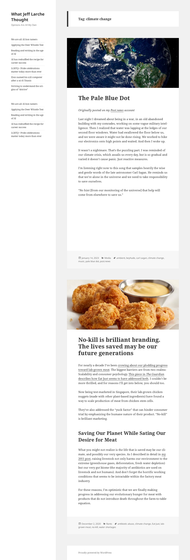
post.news (105, 261)
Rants (109, 523)
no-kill (95, 527)
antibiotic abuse (126, 523)
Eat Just (156, 523)
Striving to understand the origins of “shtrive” (27, 88)
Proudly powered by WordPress (95, 552)
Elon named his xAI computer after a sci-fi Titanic (26, 79)
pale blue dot (92, 261)
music (81, 261)
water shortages (107, 527)
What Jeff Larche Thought (28, 16)
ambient (121, 258)
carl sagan (141, 258)
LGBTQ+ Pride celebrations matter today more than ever (26, 70)
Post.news (117, 110)
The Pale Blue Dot (104, 98)
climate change (156, 258)
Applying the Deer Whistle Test (27, 45)
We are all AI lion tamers (24, 39)
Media (107, 258)
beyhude (130, 258)
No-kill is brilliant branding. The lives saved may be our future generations (119, 346)
